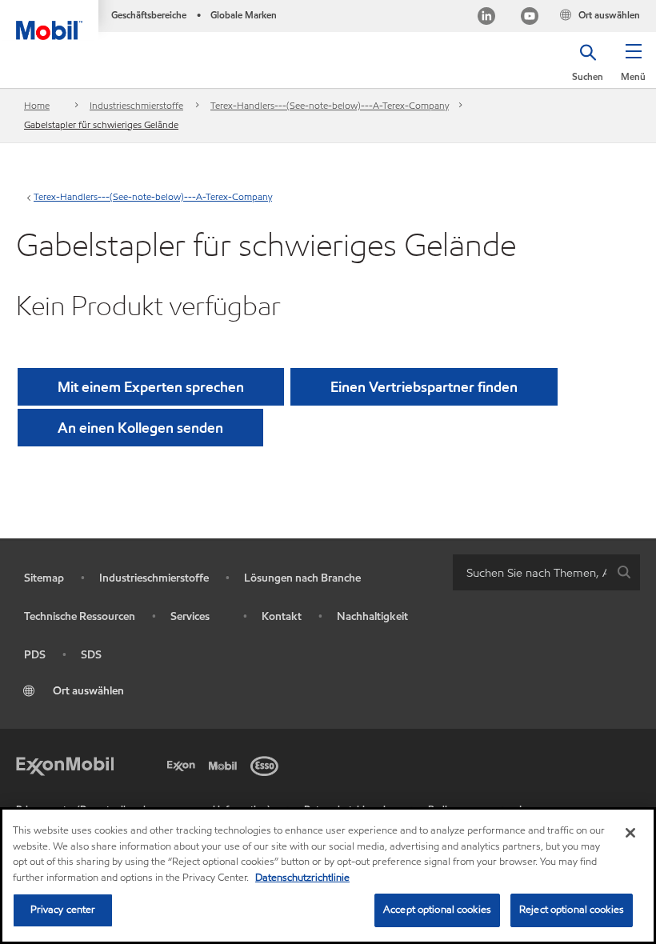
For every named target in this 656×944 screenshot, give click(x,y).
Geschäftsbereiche (148, 15)
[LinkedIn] (486, 18)
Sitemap (44, 578)
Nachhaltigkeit (372, 616)
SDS (91, 654)
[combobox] (546, 572)
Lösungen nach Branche (302, 578)
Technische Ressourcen (79, 616)
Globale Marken (243, 15)
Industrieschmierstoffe (136, 105)
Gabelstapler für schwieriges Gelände (101, 124)
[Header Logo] (49, 20)
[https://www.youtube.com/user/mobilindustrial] (529, 18)
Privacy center (63, 909)
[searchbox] (530, 572)
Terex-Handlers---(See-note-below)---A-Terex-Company (329, 105)
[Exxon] (184, 764)
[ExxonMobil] (65, 764)
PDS (35, 654)
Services (190, 616)
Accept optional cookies (437, 909)
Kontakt (282, 616)
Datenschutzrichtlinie (302, 877)
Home (37, 105)
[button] (633, 68)
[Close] (630, 832)
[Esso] (267, 764)
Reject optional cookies (571, 909)
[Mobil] (225, 764)
